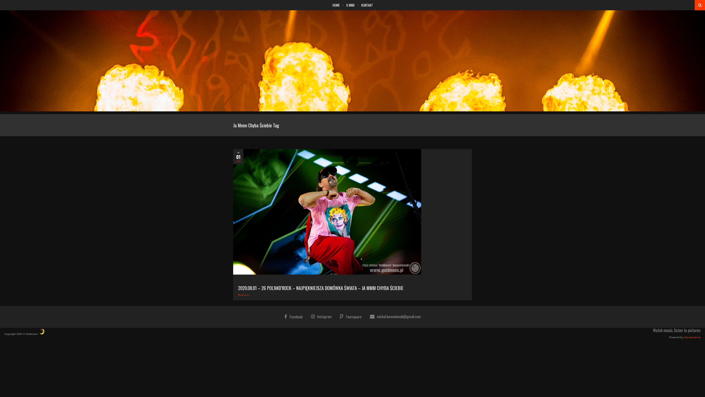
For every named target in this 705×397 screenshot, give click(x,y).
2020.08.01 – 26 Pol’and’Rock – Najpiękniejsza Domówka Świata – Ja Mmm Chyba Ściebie (320, 288)
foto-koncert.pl (692, 337)
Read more (243, 294)
